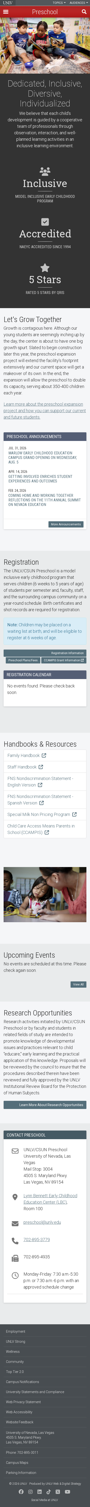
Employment (15, 1331)
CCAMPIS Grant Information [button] (62, 660)
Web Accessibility (19, 1412)
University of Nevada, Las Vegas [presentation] (8, 3)
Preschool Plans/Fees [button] (23, 660)
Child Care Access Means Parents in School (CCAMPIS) (41, 829)
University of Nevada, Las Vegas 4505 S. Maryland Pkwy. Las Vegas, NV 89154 (30, 1437)
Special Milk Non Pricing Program (39, 814)
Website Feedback (19, 1422)
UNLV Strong (15, 1341)
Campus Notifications (22, 1382)
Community (15, 1362)
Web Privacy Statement (23, 1402)
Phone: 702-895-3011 (22, 1452)
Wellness (13, 1352)
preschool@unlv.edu (42, 1222)
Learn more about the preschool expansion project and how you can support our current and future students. (45, 411)
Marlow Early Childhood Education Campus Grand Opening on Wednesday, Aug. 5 (45, 455)
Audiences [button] (78, 3)
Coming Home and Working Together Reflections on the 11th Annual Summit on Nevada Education (45, 497)
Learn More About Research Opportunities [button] (51, 1105)
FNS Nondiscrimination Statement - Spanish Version (40, 799)
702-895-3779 (37, 1239)
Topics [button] (58, 3)
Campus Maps (17, 1463)
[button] (6, 12)
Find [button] (84, 12)
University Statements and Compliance (35, 1392)
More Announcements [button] (66, 524)
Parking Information (21, 1473)
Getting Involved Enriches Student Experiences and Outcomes (45, 476)
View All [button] (78, 984)
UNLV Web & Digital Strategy (63, 1483)
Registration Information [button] (67, 653)
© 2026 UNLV (18, 1483)
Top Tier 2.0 (15, 1372)
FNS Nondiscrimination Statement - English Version (40, 781)
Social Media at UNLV (44, 1500)
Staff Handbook (22, 766)
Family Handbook (24, 755)
